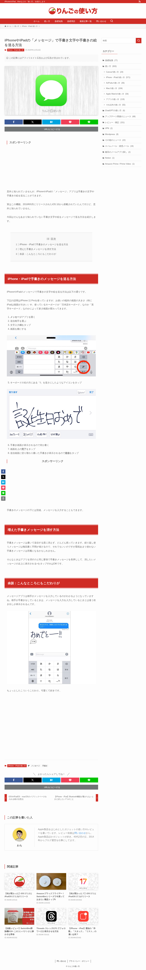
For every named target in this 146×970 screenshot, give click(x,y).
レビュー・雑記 (114, 122)
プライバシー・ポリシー (79, 961)
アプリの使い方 (115, 99)
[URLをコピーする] (3, 498)
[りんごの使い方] (73, 11)
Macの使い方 (114, 88)
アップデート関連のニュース (120, 116)
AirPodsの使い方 (115, 83)
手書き (44, 766)
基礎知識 (111, 60)
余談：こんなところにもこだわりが (38, 254)
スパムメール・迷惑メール (119, 146)
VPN (108, 128)
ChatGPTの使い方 (115, 110)
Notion (109, 158)
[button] (14, 122)
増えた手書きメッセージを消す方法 (38, 249)
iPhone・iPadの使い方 (15, 50)
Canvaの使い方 (114, 72)
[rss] (139, 1)
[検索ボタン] (112, 21)
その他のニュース (115, 140)
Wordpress (111, 134)
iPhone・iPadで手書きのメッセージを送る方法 (44, 244)
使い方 (110, 66)
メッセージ (35, 766)
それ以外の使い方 (115, 105)
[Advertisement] (51, 168)
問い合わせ (80, 833)
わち (19, 845)
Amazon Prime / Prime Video (119, 164)
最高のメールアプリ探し (117, 152)
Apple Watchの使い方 (117, 94)
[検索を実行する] (138, 40)
